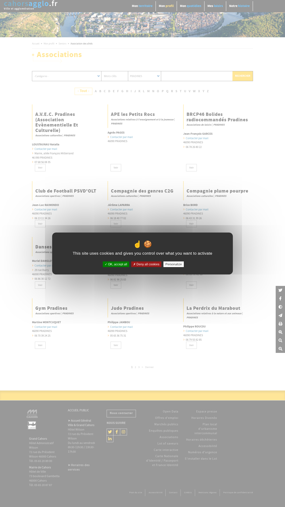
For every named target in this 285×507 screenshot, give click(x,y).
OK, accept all (117, 264)
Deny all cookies (147, 264)
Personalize (173, 264)
